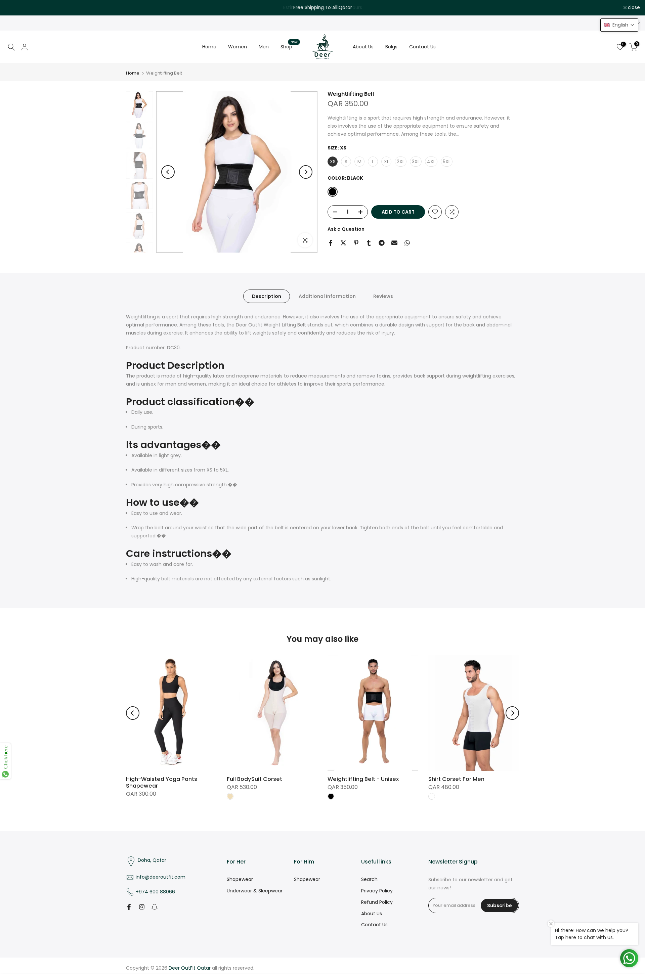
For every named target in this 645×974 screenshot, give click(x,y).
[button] (619, 25)
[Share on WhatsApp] (407, 243)
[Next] (305, 172)
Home (209, 46)
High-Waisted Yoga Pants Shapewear (161, 782)
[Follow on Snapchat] (155, 907)
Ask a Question (346, 229)
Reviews (383, 296)
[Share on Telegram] (382, 243)
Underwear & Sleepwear (255, 890)
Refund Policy (377, 902)
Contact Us (422, 46)
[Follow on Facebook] (129, 907)
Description (266, 296)
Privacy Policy (377, 890)
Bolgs (391, 46)
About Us (363, 46)
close (15, 7)
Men (264, 46)
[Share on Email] (394, 243)
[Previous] (168, 172)
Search (369, 879)
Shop (289, 46)
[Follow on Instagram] (142, 907)
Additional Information (327, 296)
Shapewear (240, 879)
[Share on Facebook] (331, 243)
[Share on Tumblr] (369, 243)
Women (237, 46)
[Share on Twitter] (343, 243)
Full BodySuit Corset (254, 779)
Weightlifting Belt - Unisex (363, 779)
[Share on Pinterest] (356, 243)
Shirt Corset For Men (456, 779)
